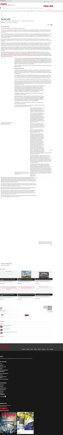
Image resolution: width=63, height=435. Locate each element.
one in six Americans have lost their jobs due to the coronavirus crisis (37, 55)
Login (1, 363)
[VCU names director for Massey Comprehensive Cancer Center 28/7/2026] (26, 333)
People (1, 323)
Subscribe (1, 365)
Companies (44, 349)
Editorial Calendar (3, 388)
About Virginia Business (4, 373)
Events (31, 349)
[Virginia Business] (3, 4)
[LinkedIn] (3, 396)
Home (1, 13)
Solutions (1, 386)
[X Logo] (0, 396)
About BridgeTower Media (3, 377)
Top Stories (2, 321)
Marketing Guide (3, 389)
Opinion (35, 349)
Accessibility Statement (4, 379)
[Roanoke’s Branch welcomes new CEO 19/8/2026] (26, 327)
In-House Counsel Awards (11, 5)
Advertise (51, 349)
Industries (23, 349)
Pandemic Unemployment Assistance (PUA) (38, 161)
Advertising (2, 384)
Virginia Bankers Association (18, 49)
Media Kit (1, 392)
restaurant (6, 28)
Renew (1, 368)
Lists (48, 349)
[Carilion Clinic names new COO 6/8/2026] (26, 330)
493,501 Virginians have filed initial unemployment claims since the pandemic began (15, 54)
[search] (48, 9)
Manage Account (3, 366)
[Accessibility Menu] (44, 1)
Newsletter (2, 391)
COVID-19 (35, 39)
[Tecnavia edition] (8, 433)
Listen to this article (6, 26)
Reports (39, 349)
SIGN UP (26, 315)
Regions (1, 336)
